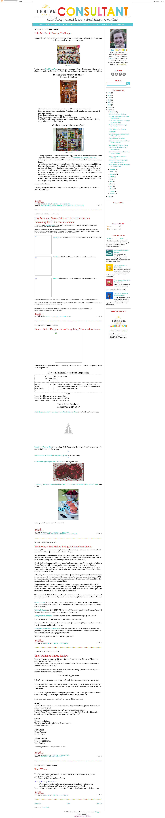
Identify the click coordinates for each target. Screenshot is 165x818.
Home (41, 24)
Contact (106, 24)
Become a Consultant (53, 24)
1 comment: (63, 643)
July (111, 179)
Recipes (65, 24)
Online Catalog (39, 602)
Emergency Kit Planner (43, 616)
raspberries (72, 534)
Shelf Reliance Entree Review (51, 655)
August (112, 176)
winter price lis (50, 225)
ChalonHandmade (70, 104)
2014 (109, 102)
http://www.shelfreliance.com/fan (47, 628)
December (113, 112)
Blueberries (56, 237)
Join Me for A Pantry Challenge (52, 33)
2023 (109, 93)
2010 (109, 196)
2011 (109, 109)
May (111, 184)
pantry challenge (48, 205)
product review (55, 756)
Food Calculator (40, 610)
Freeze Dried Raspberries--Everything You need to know (67, 329)
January (112, 193)
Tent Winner (41, 769)
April (111, 186)
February (112, 191)
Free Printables (75, 24)
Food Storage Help (118, 24)
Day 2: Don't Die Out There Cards (118, 145)
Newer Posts (37, 803)
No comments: (65, 316)
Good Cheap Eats (51, 69)
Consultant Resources (91, 24)
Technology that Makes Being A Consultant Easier (63, 546)
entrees (44, 756)
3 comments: (64, 755)
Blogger (97, 812)
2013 (109, 105)
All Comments (112, 229)
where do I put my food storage (70, 205)
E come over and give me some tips (83, 158)
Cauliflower (56, 257)
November (113, 169)
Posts (110, 226)
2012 (109, 107)
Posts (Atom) (45, 807)
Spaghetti (56, 278)
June (111, 181)
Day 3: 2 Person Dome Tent (117, 138)
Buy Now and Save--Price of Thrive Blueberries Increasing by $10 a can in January (62, 220)
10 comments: (64, 204)
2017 (109, 95)
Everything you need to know (53, 534)
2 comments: (64, 532)
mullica (69, 65)
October (112, 172)
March (112, 189)
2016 (109, 97)
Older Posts (99, 803)
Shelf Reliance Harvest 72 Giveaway (117, 239)
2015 (109, 100)
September (113, 174)
